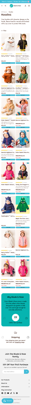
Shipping (18, 342)
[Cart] (29, 6)
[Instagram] (5, 393)
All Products (4, 12)
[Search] (5, 6)
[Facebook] (2, 393)
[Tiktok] (11, 393)
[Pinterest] (17, 393)
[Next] (26, 318)
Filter (4, 31)
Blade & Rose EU (17, 399)
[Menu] (2, 6)
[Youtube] (8, 393)
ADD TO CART (8, 127)
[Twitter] (14, 393)
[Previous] (4, 318)
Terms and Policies (16, 402)
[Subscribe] (26, 372)
